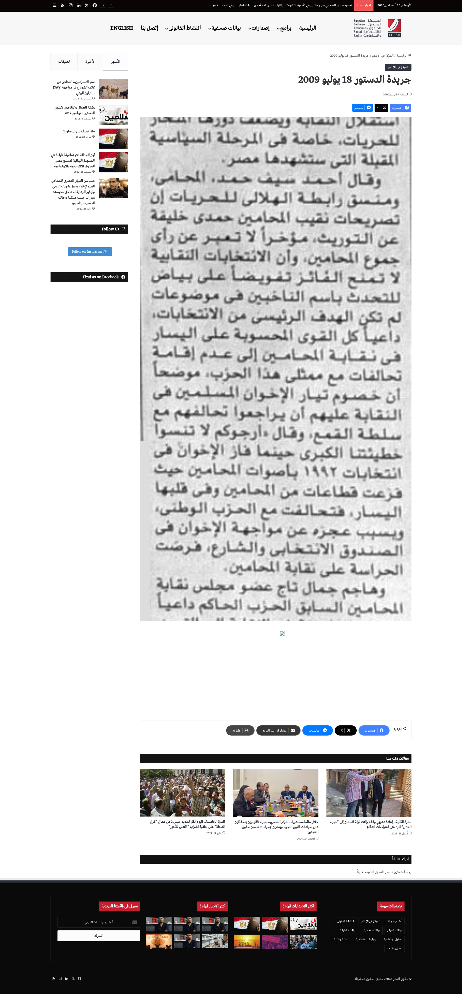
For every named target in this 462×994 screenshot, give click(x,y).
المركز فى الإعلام (383, 55)
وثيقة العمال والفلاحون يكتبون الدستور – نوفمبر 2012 (75, 110)
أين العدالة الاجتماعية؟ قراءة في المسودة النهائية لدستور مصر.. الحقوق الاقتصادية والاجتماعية (73, 161)
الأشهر (115, 61)
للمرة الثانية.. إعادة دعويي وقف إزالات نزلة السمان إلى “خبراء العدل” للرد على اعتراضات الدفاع (370, 824)
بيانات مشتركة (348, 930)
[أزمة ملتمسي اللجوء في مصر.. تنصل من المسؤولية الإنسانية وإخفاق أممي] (303, 942)
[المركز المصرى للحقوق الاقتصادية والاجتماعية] (377, 28)
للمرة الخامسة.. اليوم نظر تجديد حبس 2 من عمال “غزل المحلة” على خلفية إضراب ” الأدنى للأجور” (187, 824)
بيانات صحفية (226, 28)
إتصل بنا (149, 28)
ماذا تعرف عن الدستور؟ (79, 131)
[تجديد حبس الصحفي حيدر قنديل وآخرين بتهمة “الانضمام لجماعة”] (215, 924)
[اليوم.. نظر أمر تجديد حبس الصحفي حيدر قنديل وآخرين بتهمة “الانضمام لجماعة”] (187, 924)
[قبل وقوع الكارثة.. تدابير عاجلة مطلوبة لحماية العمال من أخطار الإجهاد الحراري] (247, 942)
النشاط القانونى (184, 28)
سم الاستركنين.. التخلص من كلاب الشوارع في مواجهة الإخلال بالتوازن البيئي (73, 87)
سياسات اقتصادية (366, 939)
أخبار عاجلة (395, 921)
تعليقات (64, 61)
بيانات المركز (394, 930)
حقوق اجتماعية (393, 939)
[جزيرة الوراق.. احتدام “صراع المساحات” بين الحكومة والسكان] (275, 942)
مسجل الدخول (384, 872)
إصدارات (261, 28)
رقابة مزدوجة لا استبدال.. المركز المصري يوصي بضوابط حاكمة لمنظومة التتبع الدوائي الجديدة (293, 5)
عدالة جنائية (341, 939)
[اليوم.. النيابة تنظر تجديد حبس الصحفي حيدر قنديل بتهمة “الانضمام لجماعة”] (187, 941)
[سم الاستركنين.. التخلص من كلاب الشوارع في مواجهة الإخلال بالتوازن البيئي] (113, 89)
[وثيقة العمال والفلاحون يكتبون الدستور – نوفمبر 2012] (113, 115)
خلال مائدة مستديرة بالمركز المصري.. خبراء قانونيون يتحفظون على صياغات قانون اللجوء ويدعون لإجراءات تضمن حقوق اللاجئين (276, 827)
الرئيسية (307, 28)
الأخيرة (90, 61)
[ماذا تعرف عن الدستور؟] (113, 139)
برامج (285, 28)
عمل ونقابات (394, 948)
